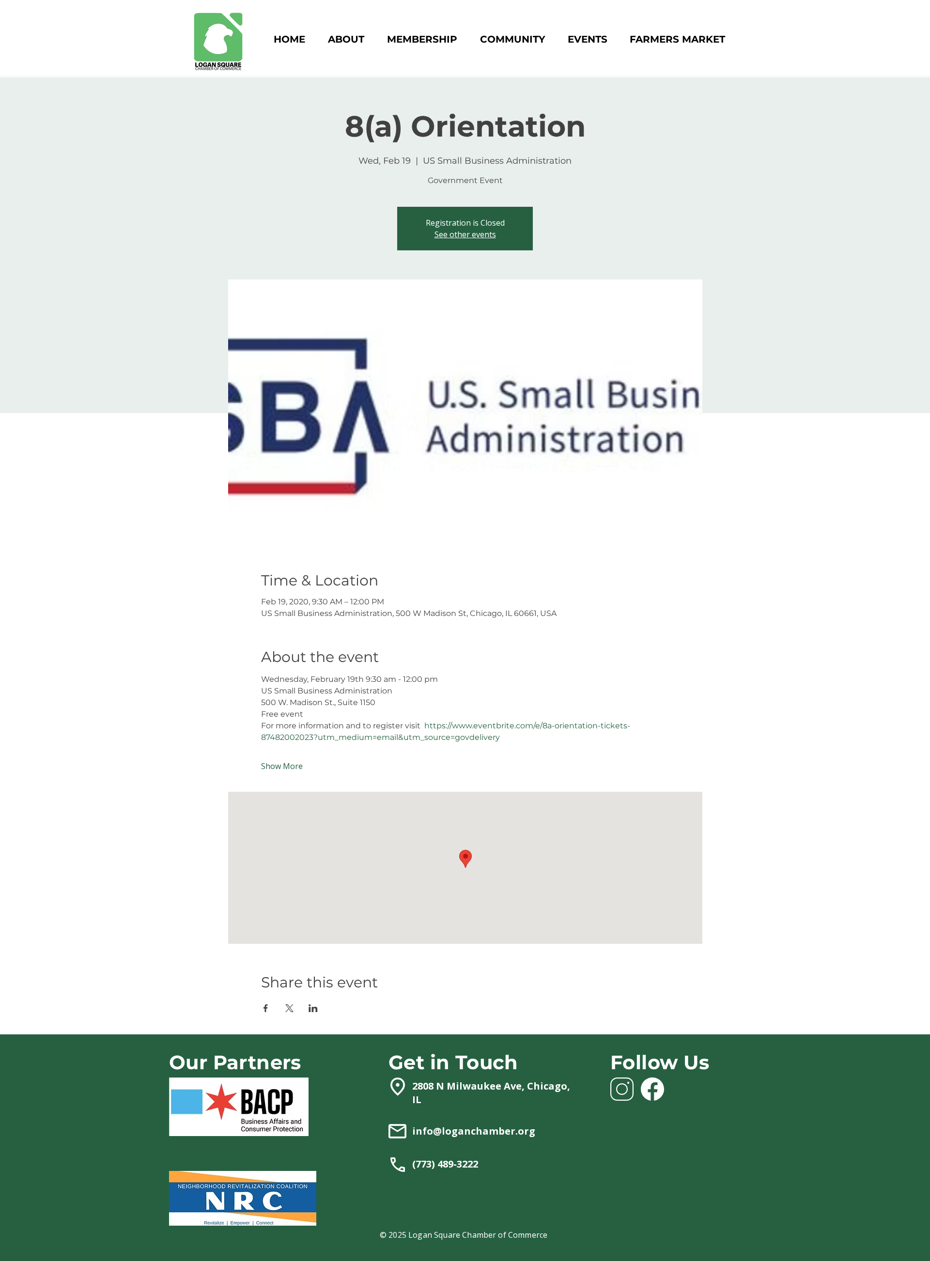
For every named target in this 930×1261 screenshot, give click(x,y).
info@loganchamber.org (473, 1131)
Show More (282, 766)
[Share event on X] (289, 1008)
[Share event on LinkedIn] (313, 1008)
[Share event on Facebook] (265, 1008)
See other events (465, 234)
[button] (421, 39)
